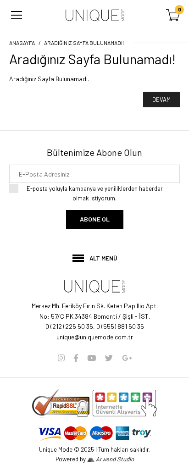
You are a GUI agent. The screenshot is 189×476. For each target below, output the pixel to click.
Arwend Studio (114, 459)
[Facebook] (76, 357)
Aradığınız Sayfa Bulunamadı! (84, 42)
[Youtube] (91, 357)
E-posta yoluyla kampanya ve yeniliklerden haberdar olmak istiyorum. (95, 193)
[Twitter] (109, 357)
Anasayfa (22, 42)
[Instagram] (61, 357)
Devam (161, 99)
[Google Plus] (127, 357)
